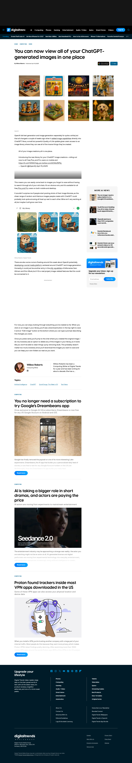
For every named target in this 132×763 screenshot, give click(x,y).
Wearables (95, 682)
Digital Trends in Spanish (99, 718)
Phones (58, 679)
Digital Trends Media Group (26, 755)
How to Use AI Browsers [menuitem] (81, 37)
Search (128, 30)
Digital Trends (13, 32)
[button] (47, 163)
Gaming (58, 686)
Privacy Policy (93, 283)
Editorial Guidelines (62, 718)
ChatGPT (33, 384)
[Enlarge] (79, 208)
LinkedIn (76, 671)
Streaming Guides (98, 689)
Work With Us (90, 739)
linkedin (27, 371)
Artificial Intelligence (20, 384)
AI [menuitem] (31, 30)
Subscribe (109, 279)
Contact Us (59, 711)
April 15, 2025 (42, 166)
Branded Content (97, 711)
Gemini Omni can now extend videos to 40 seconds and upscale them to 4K (105, 246)
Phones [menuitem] (48, 30)
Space (94, 686)
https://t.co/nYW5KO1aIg (28, 163)
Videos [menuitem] (111, 30)
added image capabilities (61, 138)
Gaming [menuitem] (57, 30)
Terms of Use (90, 747)
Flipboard (80, 671)
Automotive (60, 699)
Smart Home (60, 692)
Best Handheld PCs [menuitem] (65, 37)
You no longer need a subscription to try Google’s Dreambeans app (105, 198)
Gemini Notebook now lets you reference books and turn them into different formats (105, 235)
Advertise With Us (61, 715)
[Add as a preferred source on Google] (103, 63)
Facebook (52, 671)
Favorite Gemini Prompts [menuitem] (115, 37)
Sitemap (107, 743)
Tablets (94, 679)
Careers (89, 735)
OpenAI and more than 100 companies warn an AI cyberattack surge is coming (105, 223)
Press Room (108, 739)
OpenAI (16, 131)
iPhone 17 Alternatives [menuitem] (98, 37)
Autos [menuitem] (91, 30)
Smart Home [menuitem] (101, 30)
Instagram (56, 671)
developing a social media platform (28, 265)
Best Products (96, 692)
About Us (59, 708)
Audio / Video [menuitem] (81, 30)
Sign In (120, 30)
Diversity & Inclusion (92, 743)
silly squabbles (56, 268)
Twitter (60, 671)
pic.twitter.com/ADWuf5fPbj (50, 163)
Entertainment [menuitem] (67, 30)
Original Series (97, 699)
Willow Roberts (20, 63)
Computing (59, 682)
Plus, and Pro (23, 188)
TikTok (68, 671)
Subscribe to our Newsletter (100, 708)
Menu (3, 30)
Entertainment (60, 696)
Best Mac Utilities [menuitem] (51, 37)
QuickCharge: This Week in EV (48, 384)
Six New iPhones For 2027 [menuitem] (35, 37)
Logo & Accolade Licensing (64, 721)
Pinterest (72, 671)
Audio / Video (60, 689)
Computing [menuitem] (39, 30)
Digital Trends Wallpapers (100, 715)
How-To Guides (97, 696)
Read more (21, 473)
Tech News (64, 384)
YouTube (64, 671)
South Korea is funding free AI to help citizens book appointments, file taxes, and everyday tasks (105, 211)
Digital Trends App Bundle (100, 721)
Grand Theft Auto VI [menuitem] (17, 37)
